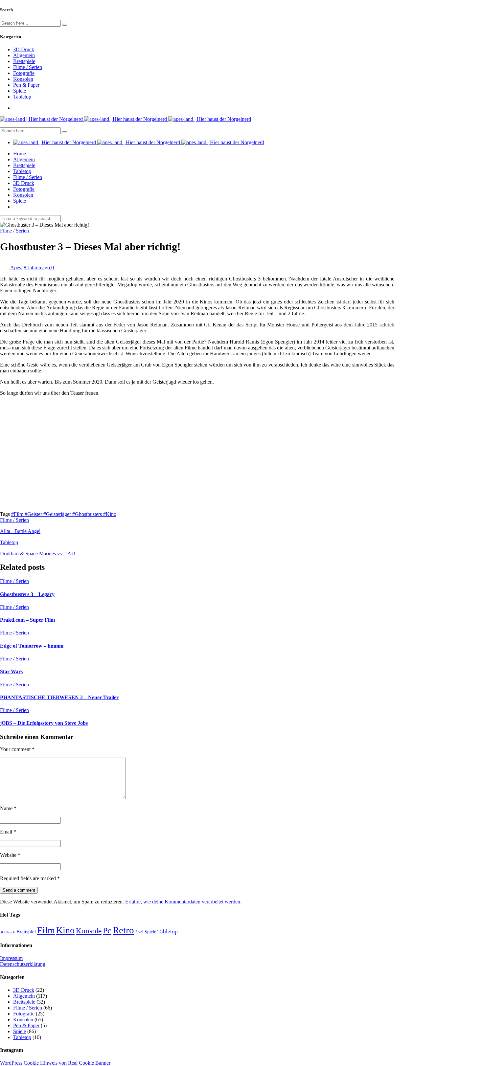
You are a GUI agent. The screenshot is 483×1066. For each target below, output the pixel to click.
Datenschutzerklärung (22, 964)
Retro (123, 930)
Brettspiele (24, 61)
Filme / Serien (27, 67)
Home (19, 153)
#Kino (109, 514)
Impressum (11, 958)
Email (8, 831)
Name (8, 808)
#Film (18, 514)
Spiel (139, 932)
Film (46, 930)
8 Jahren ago (37, 267)
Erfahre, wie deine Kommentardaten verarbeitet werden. (183, 901)
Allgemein (24, 55)
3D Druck (23, 49)
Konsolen (23, 79)
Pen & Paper (26, 85)
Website (10, 855)
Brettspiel (26, 931)
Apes (15, 267)
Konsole (89, 930)
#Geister (34, 514)
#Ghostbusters (87, 514)
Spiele (19, 91)
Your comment (17, 749)
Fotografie (23, 73)
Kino (65, 930)
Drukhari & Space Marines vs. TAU (37, 553)
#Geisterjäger (57, 514)
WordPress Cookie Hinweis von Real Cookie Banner (55, 1063)
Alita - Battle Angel (20, 531)
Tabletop (22, 97)
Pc (107, 930)
